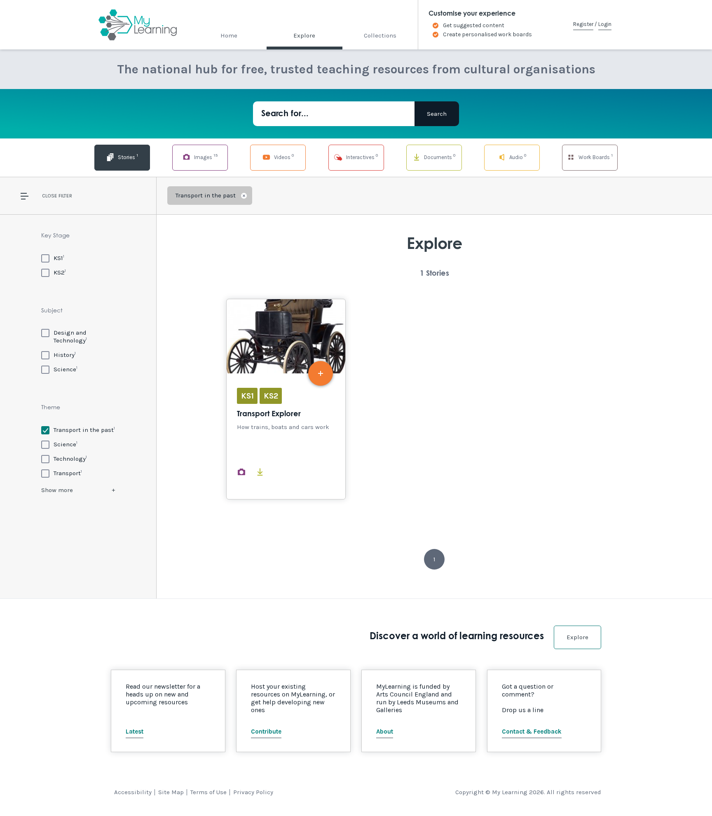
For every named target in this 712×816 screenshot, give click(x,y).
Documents (439, 156)
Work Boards (595, 156)
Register (583, 24)
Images (205, 156)
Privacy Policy (253, 792)
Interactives (361, 156)
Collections (380, 35)
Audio (517, 156)
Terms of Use (208, 792)
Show (57, 490)
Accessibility (133, 792)
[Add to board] (320, 373)
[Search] (437, 113)
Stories (127, 156)
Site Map (171, 792)
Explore (304, 35)
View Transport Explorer (286, 399)
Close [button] (49, 196)
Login (604, 24)
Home (228, 35)
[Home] (130, 24)
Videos (283, 156)
